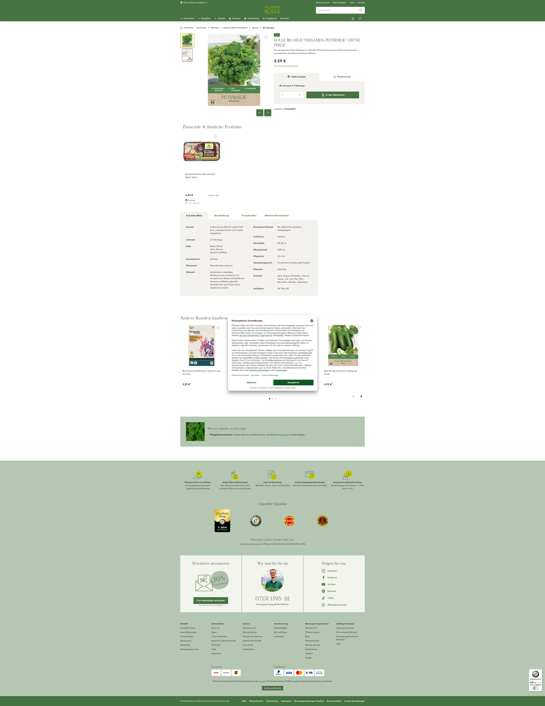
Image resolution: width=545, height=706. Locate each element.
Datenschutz (272, 701)
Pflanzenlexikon (312, 632)
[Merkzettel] (359, 18)
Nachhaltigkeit (339, 2)
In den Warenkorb (335, 94)
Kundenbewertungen (249, 544)
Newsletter (185, 645)
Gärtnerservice (323, 2)
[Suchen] (361, 10)
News (214, 632)
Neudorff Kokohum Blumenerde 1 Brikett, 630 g (200, 176)
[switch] (535, 688)
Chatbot (309, 653)
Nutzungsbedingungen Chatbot (309, 701)
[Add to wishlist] (218, 327)
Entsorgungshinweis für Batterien (347, 638)
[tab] (342, 77)
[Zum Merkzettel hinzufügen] (266, 37)
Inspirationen (311, 649)
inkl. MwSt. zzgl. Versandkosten (286, 66)
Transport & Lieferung (253, 636)
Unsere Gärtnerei (219, 636)
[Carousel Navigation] (263, 112)
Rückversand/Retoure (346, 632)
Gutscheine (248, 645)
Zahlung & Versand (345, 628)
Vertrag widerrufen (272, 688)
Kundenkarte (248, 649)
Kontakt (361, 2)
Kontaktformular (187, 628)
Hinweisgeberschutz (189, 649)
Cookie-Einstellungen (354, 701)
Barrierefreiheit (334, 701)
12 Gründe (216, 645)
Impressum (286, 701)
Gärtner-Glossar (312, 645)
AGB (244, 701)
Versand (262, 681)
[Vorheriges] (259, 112)
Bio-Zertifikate (280, 632)
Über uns (215, 628)
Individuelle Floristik (252, 640)
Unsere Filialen (187, 636)
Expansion (216, 653)
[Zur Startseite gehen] (272, 9)
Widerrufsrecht (256, 701)
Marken (308, 657)
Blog (307, 636)
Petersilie (284, 434)
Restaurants (185, 640)
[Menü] (540, 671)
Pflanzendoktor (312, 640)
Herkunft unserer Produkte (223, 640)
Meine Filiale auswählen (194, 2)
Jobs (352, 2)
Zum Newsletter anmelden (211, 600)
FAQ (338, 644)
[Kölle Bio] (319, 35)
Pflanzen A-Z (311, 628)
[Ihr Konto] (352, 18)
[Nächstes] (267, 112)
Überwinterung (249, 632)
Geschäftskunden (188, 632)
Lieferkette (279, 636)
